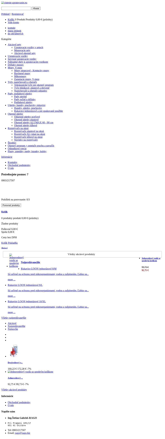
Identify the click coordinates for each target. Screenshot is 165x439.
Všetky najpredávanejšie (13, 317)
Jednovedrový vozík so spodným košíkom (151, 259)
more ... (11, 279)
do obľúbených (15, 33)
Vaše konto (13, 22)
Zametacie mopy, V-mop (26, 79)
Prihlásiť (5, 14)
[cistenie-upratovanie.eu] (14, 2)
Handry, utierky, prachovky (28, 108)
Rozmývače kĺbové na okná (28, 137)
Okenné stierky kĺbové (25, 125)
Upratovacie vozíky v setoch (28, 47)
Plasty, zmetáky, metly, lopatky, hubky (27, 151)
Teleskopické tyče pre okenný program (34, 85)
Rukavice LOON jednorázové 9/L (25, 285)
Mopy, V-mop (15, 67)
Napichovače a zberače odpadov (30, 90)
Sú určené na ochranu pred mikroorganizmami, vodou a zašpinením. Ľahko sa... (48, 274)
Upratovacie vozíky (18, 56)
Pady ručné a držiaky (25, 99)
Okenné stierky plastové (26, 119)
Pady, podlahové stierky (20, 93)
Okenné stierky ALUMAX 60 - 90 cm (33, 122)
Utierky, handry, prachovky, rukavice (26, 105)
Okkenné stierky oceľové (27, 116)
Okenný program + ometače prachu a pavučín (31, 145)
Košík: (11, 19)
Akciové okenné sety (25, 53)
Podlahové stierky (23, 102)
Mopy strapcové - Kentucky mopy (31, 70)
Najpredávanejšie (30, 262)
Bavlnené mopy (22, 73)
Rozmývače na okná (18, 128)
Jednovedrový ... (15, 378)
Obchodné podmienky (19, 165)
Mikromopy (20, 76)
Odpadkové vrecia (17, 148)
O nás (11, 168)
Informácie (6, 156)
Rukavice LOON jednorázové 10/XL (27, 301)
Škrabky (12, 142)
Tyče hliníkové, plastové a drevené (31, 87)
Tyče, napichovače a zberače (22, 82)
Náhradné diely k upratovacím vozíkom (28, 61)
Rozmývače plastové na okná (29, 131)
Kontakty (12, 162)
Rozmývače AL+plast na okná (29, 134)
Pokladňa (13, 242)
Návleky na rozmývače (26, 139)
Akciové (4, 248)
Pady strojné (20, 96)
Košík (4, 211)
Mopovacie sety (22, 50)
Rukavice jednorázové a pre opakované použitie (38, 111)
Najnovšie (13, 329)
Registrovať (18, 14)
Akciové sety (14, 44)
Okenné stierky (15, 113)
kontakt (11, 27)
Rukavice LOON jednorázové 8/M (38, 268)
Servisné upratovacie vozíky (22, 59)
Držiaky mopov (16, 64)
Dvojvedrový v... (15, 362)
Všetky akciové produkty (81, 254)
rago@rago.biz (22, 433)
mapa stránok (14, 30)
